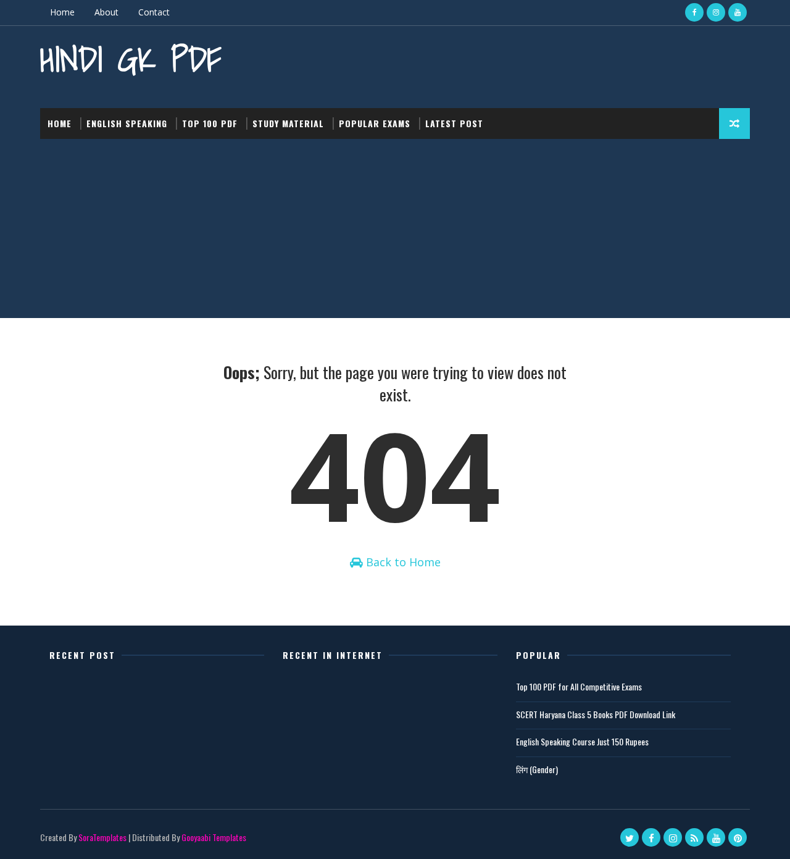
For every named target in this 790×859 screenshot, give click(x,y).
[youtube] (737, 12)
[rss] (694, 837)
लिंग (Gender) (537, 769)
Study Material (288, 123)
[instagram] (716, 12)
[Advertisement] (395, 231)
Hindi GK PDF (131, 58)
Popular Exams (374, 123)
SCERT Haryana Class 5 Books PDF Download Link (595, 714)
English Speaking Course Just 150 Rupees (582, 741)
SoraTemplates (102, 837)
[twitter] (629, 837)
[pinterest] (737, 837)
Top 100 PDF (210, 123)
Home (62, 12)
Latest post (454, 123)
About (106, 12)
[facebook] (694, 12)
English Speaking (126, 123)
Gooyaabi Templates (213, 837)
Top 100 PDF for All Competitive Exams (579, 686)
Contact (154, 12)
